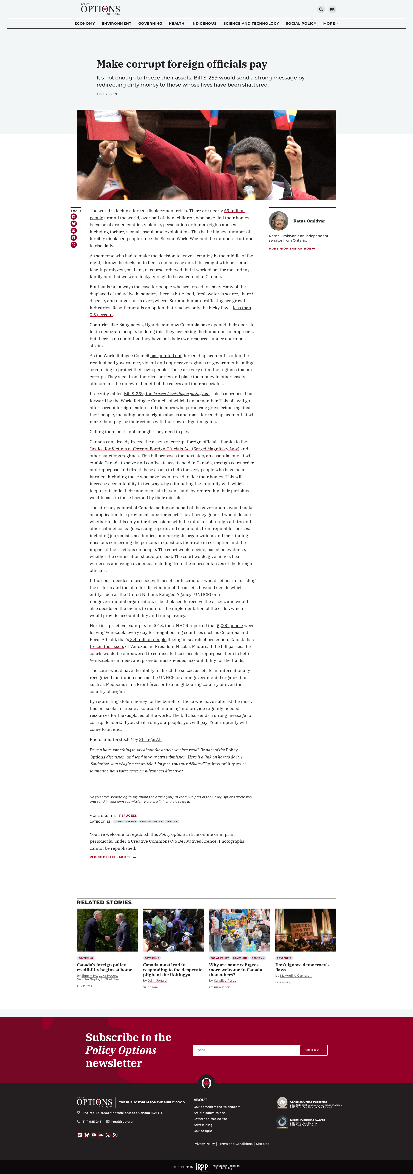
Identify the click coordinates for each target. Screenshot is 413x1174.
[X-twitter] (74, 245)
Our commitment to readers (217, 1107)
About (200, 1100)
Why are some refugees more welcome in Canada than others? (235, 970)
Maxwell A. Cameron (296, 976)
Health (177, 23)
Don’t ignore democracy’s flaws (302, 967)
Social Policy (301, 23)
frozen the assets (107, 646)
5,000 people (230, 625)
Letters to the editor (210, 1119)
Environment (116, 23)
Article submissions (210, 1113)
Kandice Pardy (225, 980)
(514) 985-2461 (92, 1122)
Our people (203, 1131)
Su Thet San (110, 979)
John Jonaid (157, 980)
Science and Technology (251, 23)
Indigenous (204, 23)
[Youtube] (94, 1135)
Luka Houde (108, 976)
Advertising (203, 1125)
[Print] (74, 237)
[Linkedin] (74, 216)
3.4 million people (147, 639)
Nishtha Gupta (88, 979)
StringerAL (150, 739)
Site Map (263, 1143)
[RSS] (115, 1135)
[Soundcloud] (101, 1135)
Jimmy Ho (89, 976)
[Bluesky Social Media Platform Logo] (87, 1135)
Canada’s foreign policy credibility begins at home (104, 967)
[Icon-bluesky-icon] (74, 224)
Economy (84, 23)
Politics (172, 821)
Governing (150, 23)
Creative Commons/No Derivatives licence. (174, 841)
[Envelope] (74, 231)
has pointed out (166, 355)
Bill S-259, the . (167, 393)
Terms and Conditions (235, 1143)
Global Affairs (125, 821)
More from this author (290, 248)
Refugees (128, 815)
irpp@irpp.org (122, 1122)
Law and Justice (151, 821)
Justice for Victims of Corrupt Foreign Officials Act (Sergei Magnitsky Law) (164, 449)
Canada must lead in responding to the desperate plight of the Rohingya (172, 970)
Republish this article (111, 857)
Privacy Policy (204, 1143)
